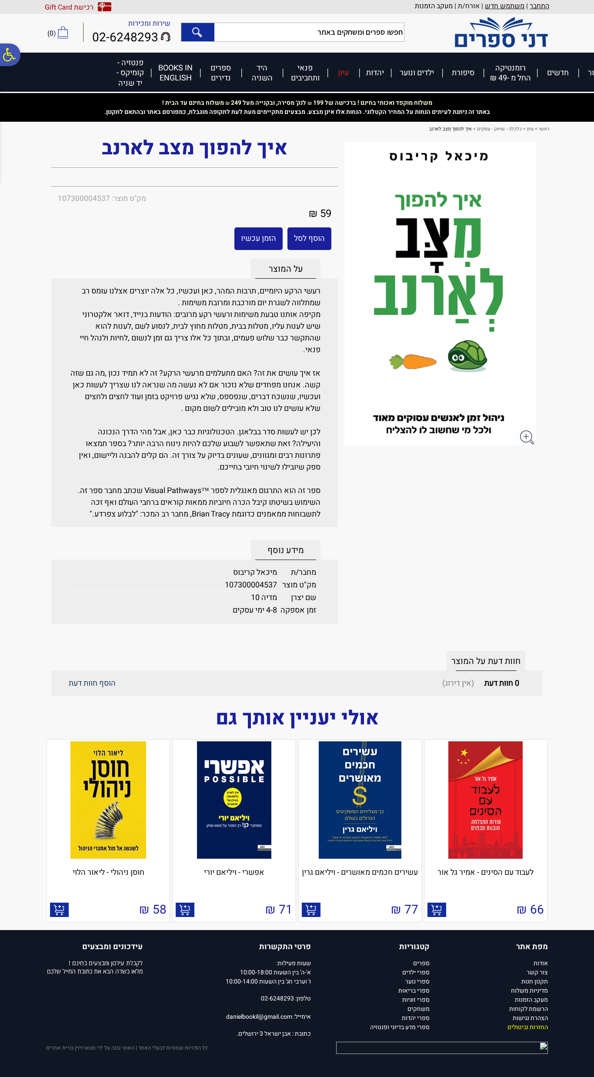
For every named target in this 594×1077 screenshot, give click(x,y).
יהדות (375, 72)
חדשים (558, 72)
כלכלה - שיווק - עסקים (499, 129)
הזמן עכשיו (258, 238)
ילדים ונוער (417, 72)
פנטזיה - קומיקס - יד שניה (130, 72)
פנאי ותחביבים (305, 72)
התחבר (539, 6)
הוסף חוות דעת (92, 683)
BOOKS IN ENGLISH (175, 72)
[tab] (286, 269)
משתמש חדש (504, 6)
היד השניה (262, 72)
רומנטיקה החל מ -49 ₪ (510, 72)
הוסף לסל (309, 238)
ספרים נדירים (220, 72)
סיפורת (463, 72)
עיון (343, 72)
